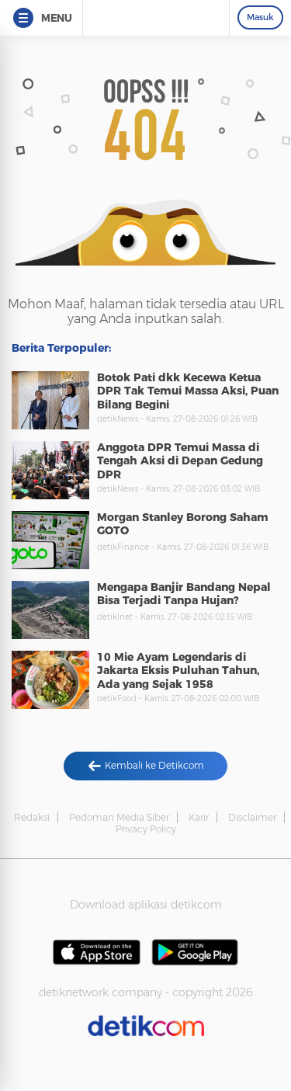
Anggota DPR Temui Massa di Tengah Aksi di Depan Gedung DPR (180, 460)
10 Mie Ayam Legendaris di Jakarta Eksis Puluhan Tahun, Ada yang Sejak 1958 (178, 670)
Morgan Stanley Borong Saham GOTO (182, 524)
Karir (199, 817)
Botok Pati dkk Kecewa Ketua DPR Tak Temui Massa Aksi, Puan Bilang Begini (188, 391)
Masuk (260, 17)
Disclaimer (252, 817)
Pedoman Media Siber (119, 817)
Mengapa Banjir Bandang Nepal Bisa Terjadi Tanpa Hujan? (184, 594)
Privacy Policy (146, 829)
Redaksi (32, 817)
